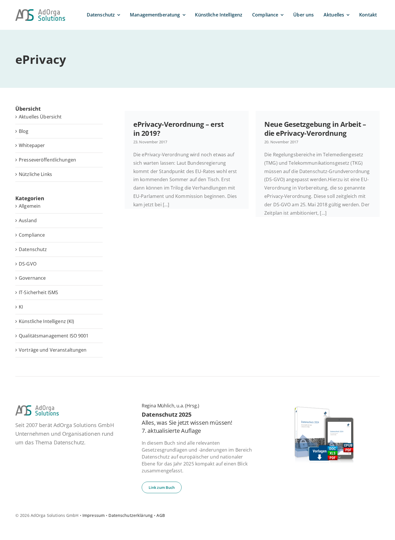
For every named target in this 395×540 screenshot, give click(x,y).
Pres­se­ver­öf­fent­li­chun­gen (47, 160)
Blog (24, 131)
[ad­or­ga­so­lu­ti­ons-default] (40, 11)
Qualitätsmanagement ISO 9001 (54, 336)
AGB (160, 515)
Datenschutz (33, 249)
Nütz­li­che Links (35, 174)
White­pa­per (32, 145)
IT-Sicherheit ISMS (38, 292)
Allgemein (29, 206)
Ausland (28, 220)
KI (21, 307)
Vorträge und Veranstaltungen (53, 350)
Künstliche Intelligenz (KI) (46, 321)
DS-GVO (27, 264)
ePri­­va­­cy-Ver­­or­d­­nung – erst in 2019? (178, 128)
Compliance (32, 235)
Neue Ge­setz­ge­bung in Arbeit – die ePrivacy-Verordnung (315, 128)
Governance (32, 278)
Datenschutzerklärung (130, 515)
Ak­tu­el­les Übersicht (40, 117)
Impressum (93, 515)
